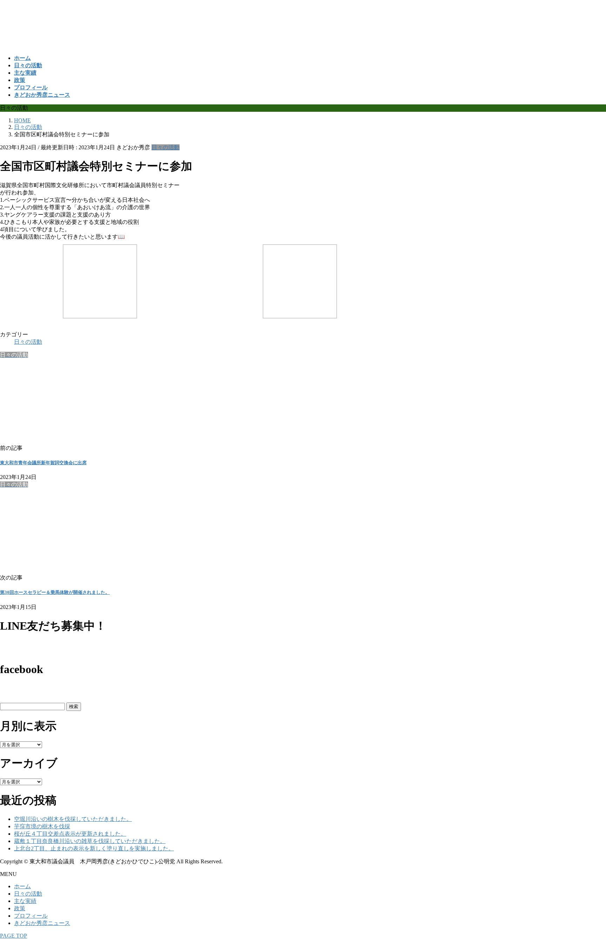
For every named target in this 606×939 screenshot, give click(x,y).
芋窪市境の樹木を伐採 (42, 826)
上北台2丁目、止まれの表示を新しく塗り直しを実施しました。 (94, 848)
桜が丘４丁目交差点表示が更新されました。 (70, 834)
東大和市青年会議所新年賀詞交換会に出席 (43, 462)
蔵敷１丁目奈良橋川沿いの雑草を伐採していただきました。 (90, 841)
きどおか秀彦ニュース (42, 923)
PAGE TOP (13, 936)
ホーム (22, 886)
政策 (19, 908)
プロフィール (31, 916)
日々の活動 (166, 147)
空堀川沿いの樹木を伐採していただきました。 (73, 819)
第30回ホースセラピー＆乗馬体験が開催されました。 (55, 592)
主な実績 (25, 901)
